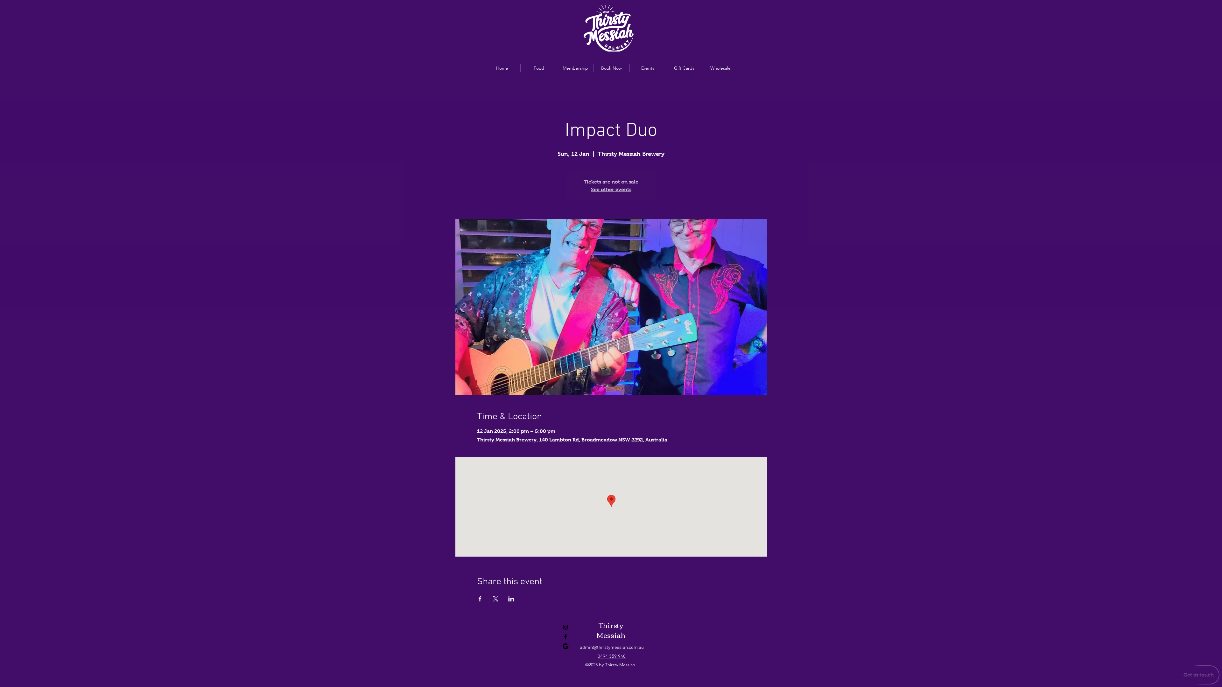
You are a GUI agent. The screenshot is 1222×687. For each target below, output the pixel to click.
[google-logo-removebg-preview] (565, 646)
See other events (611, 189)
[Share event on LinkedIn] (511, 598)
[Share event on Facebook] (480, 598)
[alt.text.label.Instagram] (565, 627)
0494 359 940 (612, 656)
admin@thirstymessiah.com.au (612, 647)
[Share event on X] (496, 598)
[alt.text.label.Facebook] (565, 637)
